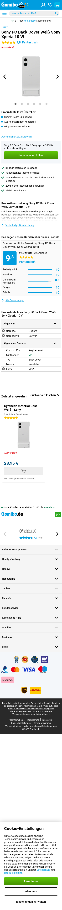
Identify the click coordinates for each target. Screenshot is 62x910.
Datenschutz (33, 720)
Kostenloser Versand (24, 478)
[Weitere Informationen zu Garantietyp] (3, 335)
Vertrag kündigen (13, 726)
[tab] (15, 104)
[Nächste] (57, 76)
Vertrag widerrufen (42, 723)
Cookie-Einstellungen (21, 723)
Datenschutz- (44, 869)
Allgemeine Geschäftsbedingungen (40, 726)
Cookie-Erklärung (13, 873)
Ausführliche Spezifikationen (16, 136)
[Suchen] (56, 13)
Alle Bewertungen (15, 300)
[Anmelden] (43, 5)
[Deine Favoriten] (50, 5)
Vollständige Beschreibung (20, 225)
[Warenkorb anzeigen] (57, 5)
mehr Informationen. (40, 714)
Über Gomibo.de (16, 720)
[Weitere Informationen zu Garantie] (3, 330)
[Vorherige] (4, 76)
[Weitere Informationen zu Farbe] (3, 368)
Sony (5, 27)
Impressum (47, 720)
